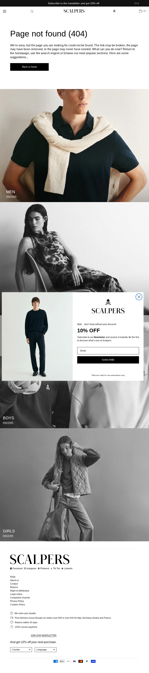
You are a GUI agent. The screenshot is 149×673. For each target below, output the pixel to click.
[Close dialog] (139, 297)
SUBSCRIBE (108, 360)
